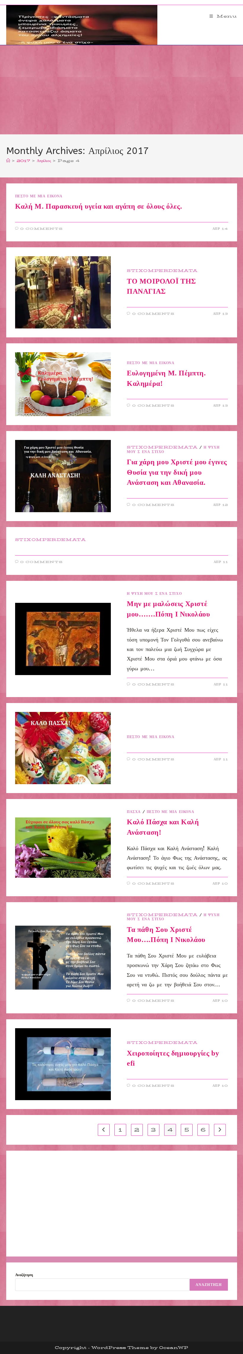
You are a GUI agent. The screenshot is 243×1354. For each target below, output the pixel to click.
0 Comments (41, 228)
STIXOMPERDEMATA (162, 270)
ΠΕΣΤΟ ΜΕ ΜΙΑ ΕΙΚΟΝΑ (39, 196)
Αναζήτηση (24, 1275)
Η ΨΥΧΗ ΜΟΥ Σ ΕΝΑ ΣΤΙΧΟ (154, 593)
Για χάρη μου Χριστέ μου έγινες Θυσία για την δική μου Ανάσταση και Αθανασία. (177, 472)
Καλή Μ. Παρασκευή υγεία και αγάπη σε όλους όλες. (98, 206)
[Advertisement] (121, 89)
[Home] (8, 160)
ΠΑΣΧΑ (134, 811)
